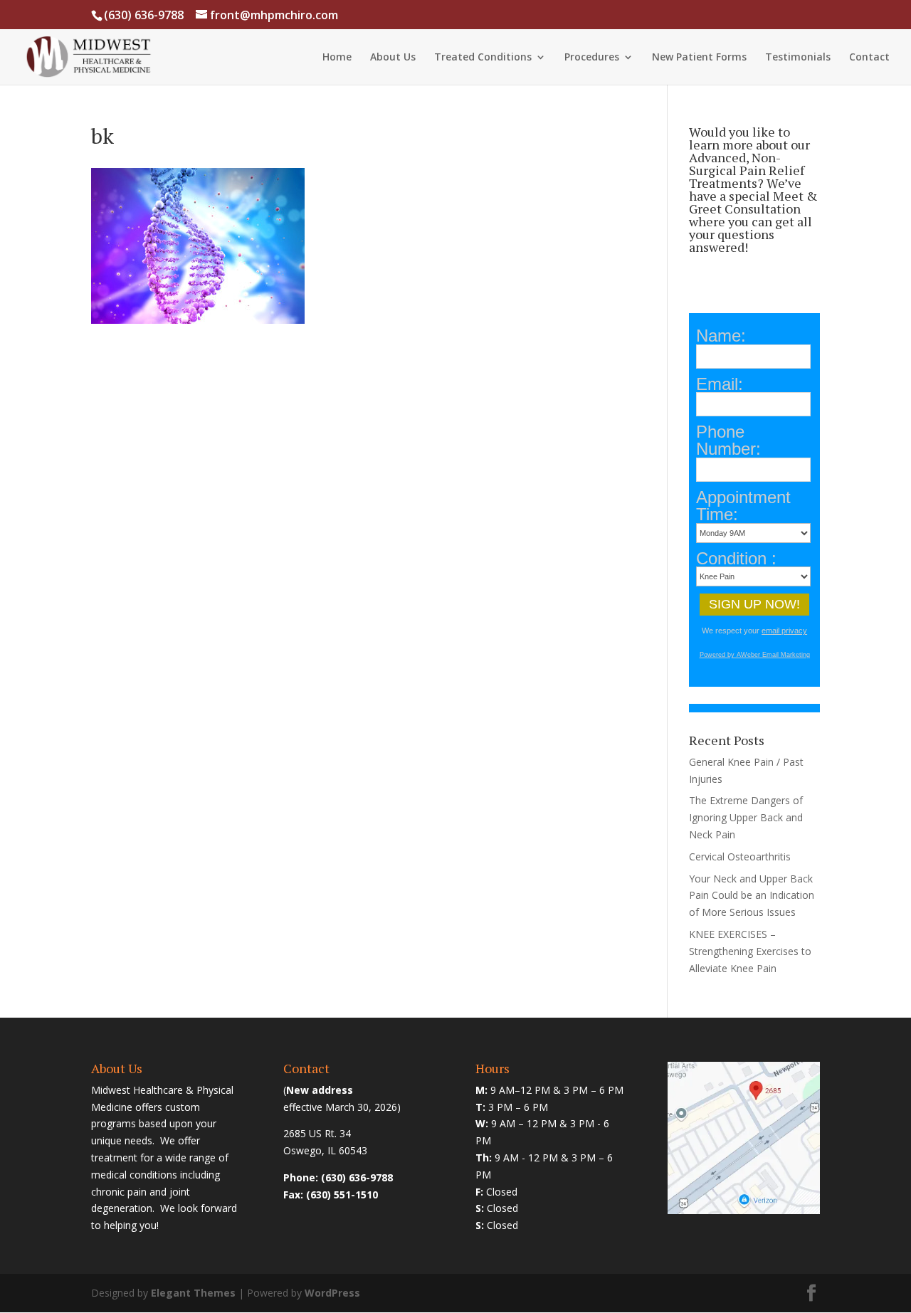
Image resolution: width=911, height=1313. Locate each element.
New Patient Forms (699, 57)
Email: (719, 384)
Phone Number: (728, 440)
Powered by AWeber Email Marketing (755, 654)
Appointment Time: (743, 506)
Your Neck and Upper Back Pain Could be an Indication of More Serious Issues (751, 895)
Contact (869, 57)
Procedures (591, 57)
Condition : (736, 558)
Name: (721, 335)
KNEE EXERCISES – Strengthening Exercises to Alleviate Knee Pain (750, 951)
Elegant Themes (193, 1292)
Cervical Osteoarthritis (740, 856)
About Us (393, 57)
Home (337, 57)
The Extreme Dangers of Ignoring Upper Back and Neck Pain (746, 817)
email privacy (784, 630)
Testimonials (798, 57)
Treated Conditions (483, 57)
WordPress (332, 1292)
